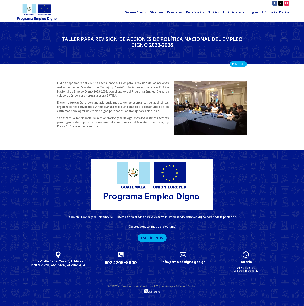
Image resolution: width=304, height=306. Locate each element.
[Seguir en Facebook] (274, 3)
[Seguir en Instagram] (286, 3)
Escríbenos (152, 237)
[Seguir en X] (280, 3)
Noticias (213, 12)
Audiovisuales (232, 12)
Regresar (238, 64)
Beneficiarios (195, 12)
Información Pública (275, 12)
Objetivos (156, 12)
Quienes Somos (135, 12)
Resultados (174, 12)
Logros (253, 12)
